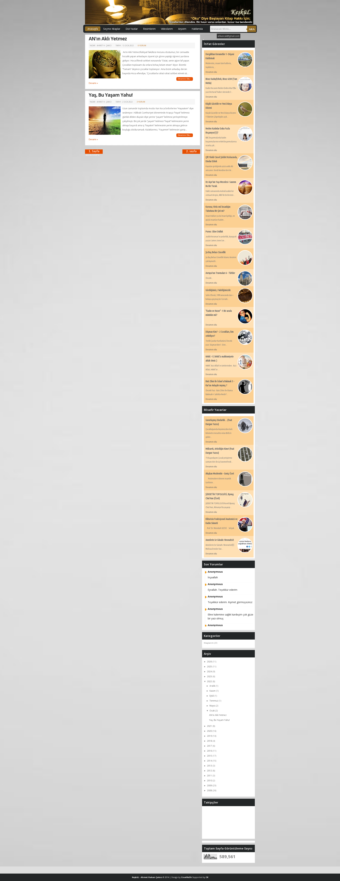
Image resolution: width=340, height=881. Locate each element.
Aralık (212, 685)
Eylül (211, 695)
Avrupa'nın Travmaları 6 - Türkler (220, 273)
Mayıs (212, 705)
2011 (209, 775)
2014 (209, 760)
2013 (209, 765)
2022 (209, 681)
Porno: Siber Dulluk (214, 231)
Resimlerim (149, 28)
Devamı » (93, 83)
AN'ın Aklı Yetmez (108, 38)
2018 (209, 740)
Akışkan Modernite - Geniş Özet (220, 473)
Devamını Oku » (184, 79)
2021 (209, 726)
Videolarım (167, 28)
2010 (209, 780)
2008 (209, 790)
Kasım (212, 690)
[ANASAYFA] (142, 151)
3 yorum (141, 102)
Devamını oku (211, 72)
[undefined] (105, 77)
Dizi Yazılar (132, 28)
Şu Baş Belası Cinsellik (216, 252)
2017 (209, 745)
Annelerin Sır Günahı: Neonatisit (220, 539)
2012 (209, 770)
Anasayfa (92, 28)
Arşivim (182, 28)
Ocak (212, 710)
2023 (209, 676)
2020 (209, 730)
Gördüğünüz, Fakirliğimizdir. (218, 290)
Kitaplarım (209, 642)
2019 (209, 735)
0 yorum (142, 45)
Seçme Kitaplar (111, 28)
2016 (209, 750)
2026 (209, 661)
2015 (209, 755)
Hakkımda (197, 28)
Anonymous (215, 571)
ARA (252, 29)
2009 (209, 785)
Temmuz (214, 700)
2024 (209, 671)
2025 (209, 666)
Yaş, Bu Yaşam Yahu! (111, 95)
